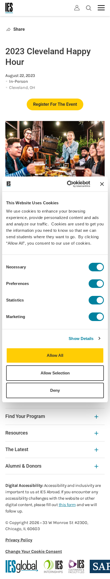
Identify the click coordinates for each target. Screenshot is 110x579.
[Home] (9, 8)
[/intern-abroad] (53, 566)
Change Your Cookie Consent (33, 551)
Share (19, 29)
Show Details (81, 338)
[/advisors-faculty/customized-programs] (76, 566)
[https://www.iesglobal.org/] (21, 566)
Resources (16, 433)
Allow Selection (55, 373)
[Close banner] (102, 184)
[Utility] (77, 7)
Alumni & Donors (23, 466)
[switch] (96, 283)
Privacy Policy (18, 539)
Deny (55, 390)
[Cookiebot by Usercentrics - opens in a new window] (68, 184)
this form (67, 504)
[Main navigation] (101, 7)
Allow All (55, 355)
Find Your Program (25, 416)
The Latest (16, 449)
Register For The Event (55, 104)
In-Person (18, 81)
